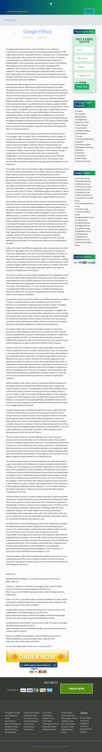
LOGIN (89, 11)
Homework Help (30, 715)
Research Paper (67, 726)
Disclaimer (84, 726)
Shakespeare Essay (50, 724)
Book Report (29, 729)
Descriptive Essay (31, 718)
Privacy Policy (85, 718)
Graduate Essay (11, 726)
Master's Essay (48, 718)
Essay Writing (38, 646)
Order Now (81, 86)
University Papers (31, 721)
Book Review (10, 721)
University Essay (68, 715)
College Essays (67, 721)
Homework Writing (12, 713)
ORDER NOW (76, 688)
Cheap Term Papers (32, 713)
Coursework (29, 724)
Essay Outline (66, 713)
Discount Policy (86, 729)
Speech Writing (11, 729)
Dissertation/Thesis (69, 718)
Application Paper (49, 726)
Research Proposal (12, 724)
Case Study (47, 713)
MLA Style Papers (68, 724)
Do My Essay (29, 726)
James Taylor (42, 37)
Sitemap (83, 732)
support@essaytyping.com (17, 11)
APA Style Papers (49, 729)
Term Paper (47, 721)
